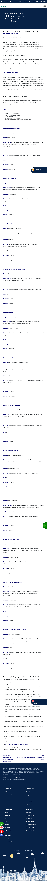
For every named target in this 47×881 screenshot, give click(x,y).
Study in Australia (30, 821)
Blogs (6, 818)
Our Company (9, 809)
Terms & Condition (9, 842)
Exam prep (8, 789)
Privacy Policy (8, 839)
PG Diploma (29, 801)
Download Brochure (36, 702)
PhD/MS (28, 804)
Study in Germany (30, 827)
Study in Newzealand (31, 824)
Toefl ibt (7, 798)
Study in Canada (30, 815)
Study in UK (28, 812)
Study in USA (29, 818)
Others (6, 845)
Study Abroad (30, 809)
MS (27, 798)
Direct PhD (28, 792)
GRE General (8, 792)
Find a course (30, 789)
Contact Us (7, 815)
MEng (27, 795)
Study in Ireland (30, 830)
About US (7, 812)
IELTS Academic (8, 795)
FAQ (6, 821)
